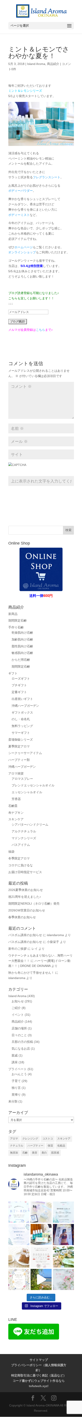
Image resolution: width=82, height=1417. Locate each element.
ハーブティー (35, 1145)
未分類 (12, 1101)
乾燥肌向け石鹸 (22, 632)
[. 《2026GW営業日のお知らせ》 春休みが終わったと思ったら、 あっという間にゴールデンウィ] (41, 1257)
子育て (16, 1081)
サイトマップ (39, 1360)
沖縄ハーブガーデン (25, 705)
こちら (40, 329)
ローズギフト (21, 678)
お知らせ (18, 1001)
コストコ (47, 1138)
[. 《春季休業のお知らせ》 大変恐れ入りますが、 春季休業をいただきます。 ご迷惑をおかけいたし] (18, 1279)
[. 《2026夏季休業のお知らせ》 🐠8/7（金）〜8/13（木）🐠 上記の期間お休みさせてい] (18, 1212)
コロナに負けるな (20, 865)
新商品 (12, 614)
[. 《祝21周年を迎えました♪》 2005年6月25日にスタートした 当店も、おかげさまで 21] (41, 1212)
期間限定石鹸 (17, 620)
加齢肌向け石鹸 (22, 639)
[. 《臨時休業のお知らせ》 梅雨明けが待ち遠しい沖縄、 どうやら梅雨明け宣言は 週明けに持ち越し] (63, 1212)
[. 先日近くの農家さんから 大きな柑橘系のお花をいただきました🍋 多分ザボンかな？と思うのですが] (63, 1257)
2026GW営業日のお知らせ (26, 910)
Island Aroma (36, 64)
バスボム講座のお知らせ (25, 935)
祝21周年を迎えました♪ (24, 896)
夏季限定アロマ (19, 746)
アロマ (14, 1138)
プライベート (17, 1069)
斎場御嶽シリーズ (20, 739)
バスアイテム (21, 845)
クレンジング (30, 1138)
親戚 (15, 1055)
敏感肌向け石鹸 (22, 653)
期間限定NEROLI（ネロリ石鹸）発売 (33, 903)
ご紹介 (16, 1008)
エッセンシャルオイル (27, 792)
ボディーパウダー (20, 190)
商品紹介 (53, 64)
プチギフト (19, 685)
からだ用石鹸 (21, 659)
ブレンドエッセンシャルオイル (33, 785)
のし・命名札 (21, 719)
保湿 (50, 1145)
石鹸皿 (12, 806)
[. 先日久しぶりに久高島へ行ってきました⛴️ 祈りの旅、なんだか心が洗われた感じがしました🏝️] (41, 1279)
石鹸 (25, 1152)
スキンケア (16, 819)
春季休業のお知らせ (22, 917)
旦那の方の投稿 (22, 1041)
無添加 (14, 1152)
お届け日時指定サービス (25, 872)
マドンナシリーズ (24, 838)
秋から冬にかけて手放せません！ (31, 972)
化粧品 (61, 1145)
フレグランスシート (46, 177)
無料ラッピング (22, 726)
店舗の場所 (19, 1028)
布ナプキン (16, 812)
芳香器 (16, 799)
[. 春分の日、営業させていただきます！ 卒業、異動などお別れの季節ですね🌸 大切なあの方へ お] (63, 1279)
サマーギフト (21, 732)
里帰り (16, 1094)
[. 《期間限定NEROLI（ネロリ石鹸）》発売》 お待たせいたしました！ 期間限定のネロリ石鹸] (18, 1257)
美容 (34, 1152)
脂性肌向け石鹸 (22, 646)
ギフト (12, 673)
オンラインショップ (22, 252)
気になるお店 (21, 1048)
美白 (44, 1152)
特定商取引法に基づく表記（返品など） (38, 1375)
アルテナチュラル (24, 831)
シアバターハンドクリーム (30, 824)
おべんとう (19, 1074)
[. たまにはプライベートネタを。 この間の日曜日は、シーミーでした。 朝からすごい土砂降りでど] (63, 1234)
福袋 (11, 851)
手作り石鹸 (16, 627)
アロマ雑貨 (16, 773)
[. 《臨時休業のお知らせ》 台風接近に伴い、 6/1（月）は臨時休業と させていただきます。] (18, 1234)
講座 (15, 1062)
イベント (18, 1014)
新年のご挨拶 (17, 948)
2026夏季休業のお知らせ (25, 890)
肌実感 (55, 1152)
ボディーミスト (19, 215)
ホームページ (23, 247)
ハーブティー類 (19, 760)
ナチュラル (16, 1145)
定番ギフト (19, 692)
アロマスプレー (22, 778)
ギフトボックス (22, 712)
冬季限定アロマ (19, 858)
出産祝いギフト (22, 699)
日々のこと (19, 1035)
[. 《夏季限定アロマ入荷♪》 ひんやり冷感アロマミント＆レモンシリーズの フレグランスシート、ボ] (41, 1234)
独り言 (16, 1087)
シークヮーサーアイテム (25, 753)
